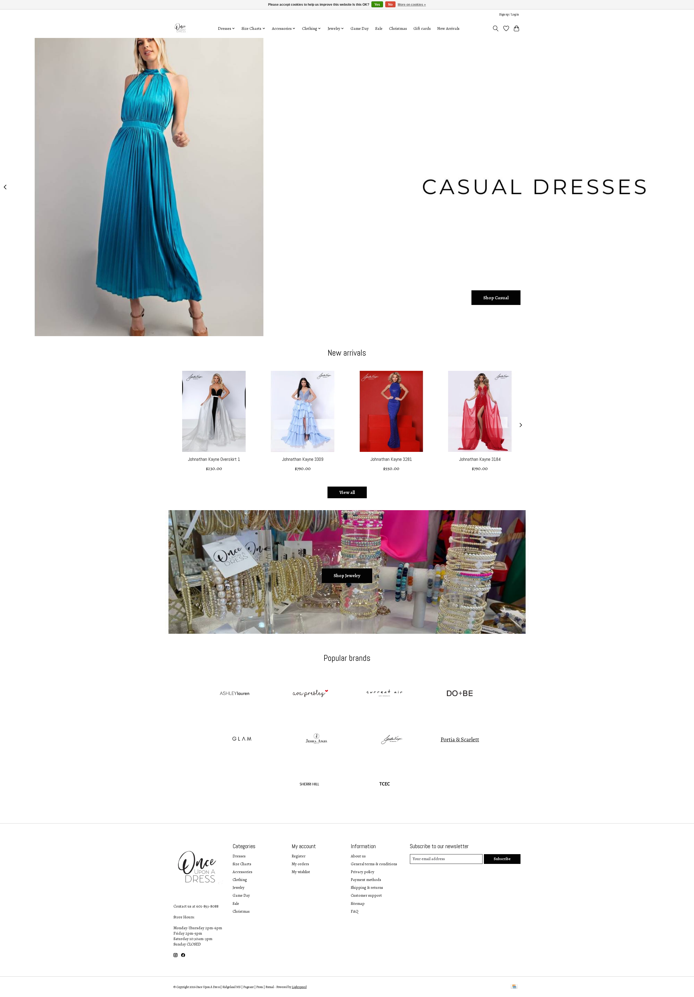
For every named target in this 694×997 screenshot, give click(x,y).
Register (299, 856)
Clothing (240, 879)
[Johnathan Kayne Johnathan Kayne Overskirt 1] (214, 411)
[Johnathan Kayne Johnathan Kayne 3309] (302, 411)
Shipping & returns (367, 887)
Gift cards (422, 28)
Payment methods (366, 879)
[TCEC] (385, 785)
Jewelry (239, 887)
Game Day (360, 28)
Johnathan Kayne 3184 (480, 459)
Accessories (242, 871)
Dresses (239, 856)
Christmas (398, 28)
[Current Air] (385, 694)
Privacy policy (362, 871)
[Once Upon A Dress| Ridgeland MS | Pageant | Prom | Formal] (181, 28)
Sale (379, 28)
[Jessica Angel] (317, 739)
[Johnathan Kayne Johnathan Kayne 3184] (479, 411)
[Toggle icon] (496, 28)
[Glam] (241, 739)
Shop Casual (496, 297)
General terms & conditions (374, 864)
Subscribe (502, 858)
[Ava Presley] (309, 694)
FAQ (354, 911)
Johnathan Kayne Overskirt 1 (214, 459)
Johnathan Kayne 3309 (302, 459)
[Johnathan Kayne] (392, 739)
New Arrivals (448, 28)
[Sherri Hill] (309, 785)
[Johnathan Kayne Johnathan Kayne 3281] (391, 411)
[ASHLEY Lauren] (234, 694)
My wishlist (301, 871)
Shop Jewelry (347, 575)
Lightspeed (299, 987)
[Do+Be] (460, 694)
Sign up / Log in (509, 14)
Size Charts (242, 864)
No (390, 5)
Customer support (366, 895)
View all (347, 492)
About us (358, 856)
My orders (300, 864)
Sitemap (358, 903)
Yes (377, 5)
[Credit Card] (514, 987)
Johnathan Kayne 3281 (391, 459)
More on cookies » (412, 5)
